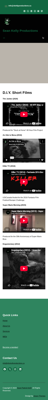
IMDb (5, 337)
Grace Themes (39, 396)
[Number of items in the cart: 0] (43, 38)
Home (5, 321)
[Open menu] (4, 38)
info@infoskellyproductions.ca (13, 363)
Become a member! (10, 347)
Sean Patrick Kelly (24, 388)
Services (6, 331)
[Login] (23, 38)
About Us (6, 326)
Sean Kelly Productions (20, 30)
